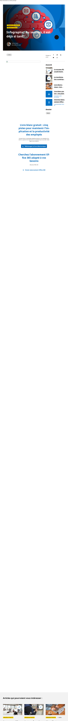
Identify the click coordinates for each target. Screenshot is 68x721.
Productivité (12, 27)
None (48, 113)
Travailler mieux (13, 25)
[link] (34, 146)
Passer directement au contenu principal (8, 0)
